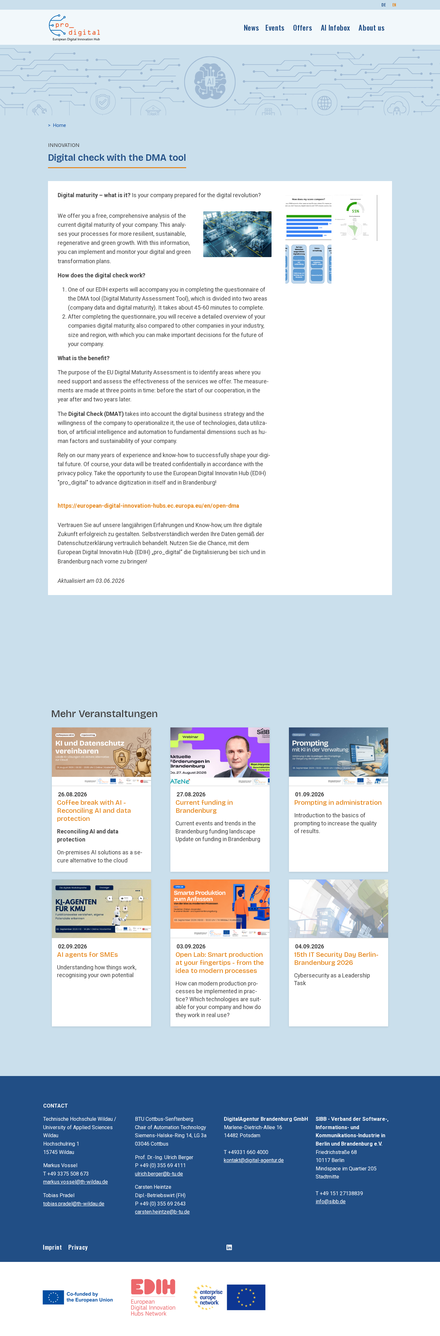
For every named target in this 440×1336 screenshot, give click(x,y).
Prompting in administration (338, 803)
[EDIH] (154, 1297)
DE (383, 4)
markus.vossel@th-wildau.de (75, 1182)
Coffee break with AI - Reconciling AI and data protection (94, 811)
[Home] (75, 27)
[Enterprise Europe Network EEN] (229, 1297)
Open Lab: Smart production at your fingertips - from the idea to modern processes (220, 963)
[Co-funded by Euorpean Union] (78, 1297)
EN (394, 4)
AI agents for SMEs (87, 955)
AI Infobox (335, 27)
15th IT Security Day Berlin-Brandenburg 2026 (336, 959)
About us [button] (372, 27)
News (251, 27)
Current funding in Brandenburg (204, 807)
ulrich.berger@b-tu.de (159, 1174)
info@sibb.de (331, 1201)
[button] (237, 233)
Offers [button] (302, 27)
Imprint (52, 1247)
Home (59, 125)
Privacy (78, 1247)
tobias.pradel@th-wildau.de (73, 1204)
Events (275, 27)
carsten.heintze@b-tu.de (162, 1212)
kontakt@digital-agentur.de (254, 1160)
